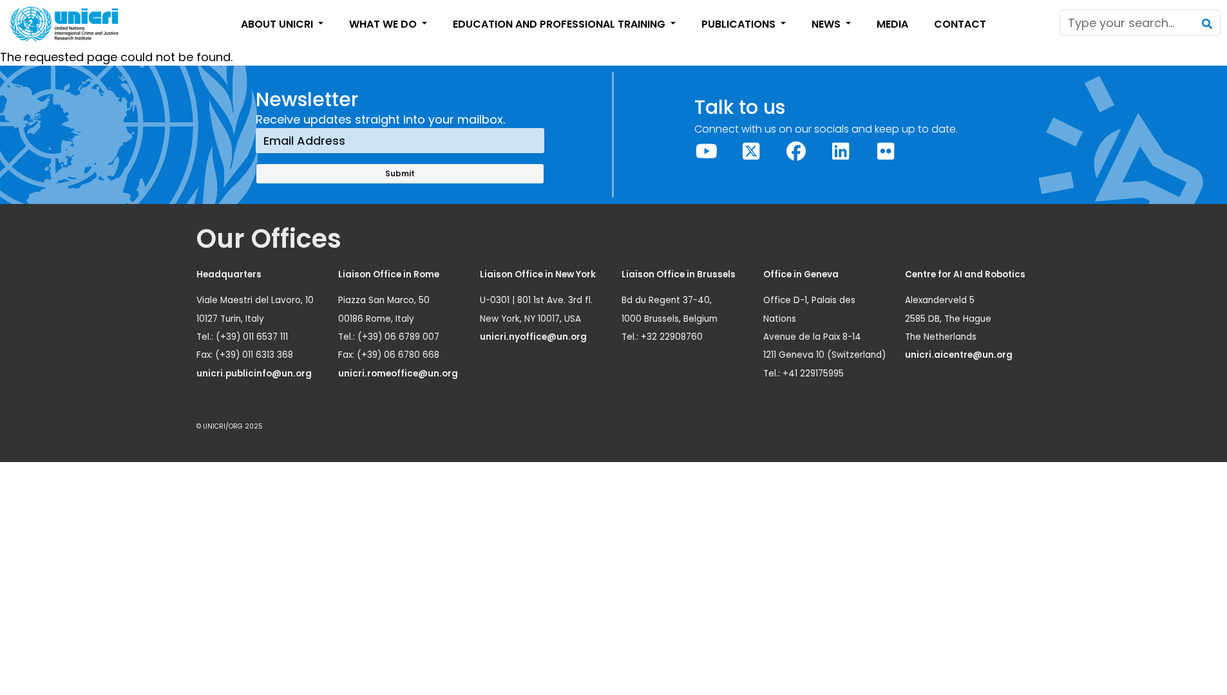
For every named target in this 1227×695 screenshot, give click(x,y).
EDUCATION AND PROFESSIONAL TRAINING (560, 24)
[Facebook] (796, 151)
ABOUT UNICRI (278, 24)
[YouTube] (706, 151)
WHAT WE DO (384, 24)
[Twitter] (751, 151)
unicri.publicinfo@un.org (255, 373)
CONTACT (960, 24)
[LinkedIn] (841, 151)
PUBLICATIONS (739, 24)
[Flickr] (885, 151)
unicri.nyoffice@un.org (534, 337)
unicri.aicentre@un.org (959, 355)
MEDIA (892, 24)
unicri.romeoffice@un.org (399, 373)
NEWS (827, 24)
